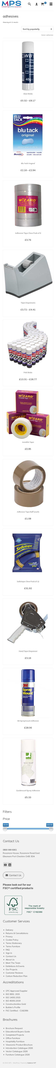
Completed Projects (15, 1035)
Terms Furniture (13, 946)
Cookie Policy (12, 940)
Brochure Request (14, 1028)
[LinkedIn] (10, 864)
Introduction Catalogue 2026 (19, 1048)
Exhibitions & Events (15, 966)
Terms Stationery (14, 943)
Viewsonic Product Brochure (19, 1044)
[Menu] (51, 4)
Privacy (9, 936)
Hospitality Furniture (15, 1041)
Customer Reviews (14, 973)
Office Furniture (13, 1038)
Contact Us (11, 956)
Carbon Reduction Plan (16, 976)
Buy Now (28, 244)
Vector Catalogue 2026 (17, 1051)
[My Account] (36, 4)
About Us (10, 959)
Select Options (28, 105)
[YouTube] (5, 864)
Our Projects (11, 969)
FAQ (8, 949)
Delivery (9, 930)
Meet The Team (13, 963)
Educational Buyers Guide (18, 1031)
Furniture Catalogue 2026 (18, 1054)
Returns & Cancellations (17, 933)
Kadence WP (31, 1063)
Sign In (9, 953)
